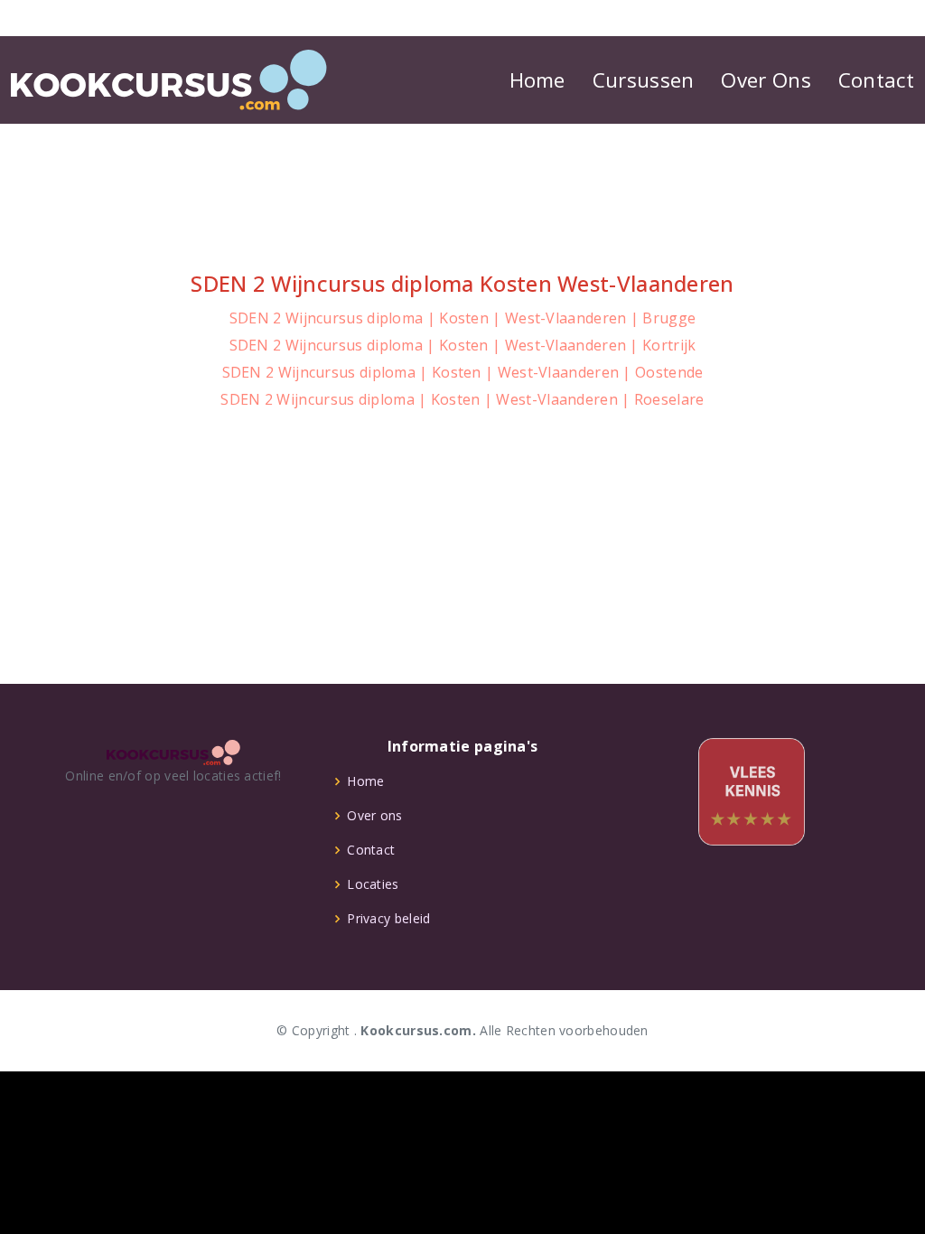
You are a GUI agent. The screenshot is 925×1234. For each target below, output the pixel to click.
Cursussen (644, 80)
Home (537, 80)
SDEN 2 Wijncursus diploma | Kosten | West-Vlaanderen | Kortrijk (462, 345)
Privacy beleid (388, 918)
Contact (876, 80)
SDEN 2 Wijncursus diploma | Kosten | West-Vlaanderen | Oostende (463, 372)
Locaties (372, 884)
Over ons (374, 815)
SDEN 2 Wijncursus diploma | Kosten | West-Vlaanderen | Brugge (462, 318)
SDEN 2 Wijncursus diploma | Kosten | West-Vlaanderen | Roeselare (462, 399)
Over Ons (765, 80)
